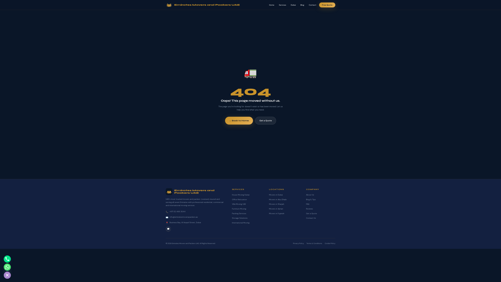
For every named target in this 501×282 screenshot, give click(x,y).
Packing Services (239, 213)
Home (271, 5)
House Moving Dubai (240, 195)
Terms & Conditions (314, 243)
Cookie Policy (330, 243)
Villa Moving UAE (239, 204)
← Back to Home (239, 120)
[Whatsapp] (7, 267)
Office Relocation (239, 199)
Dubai (293, 5)
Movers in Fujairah (276, 213)
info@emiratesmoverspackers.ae (184, 217)
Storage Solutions (239, 218)
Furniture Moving (239, 209)
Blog (302, 5)
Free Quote (327, 5)
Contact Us (311, 218)
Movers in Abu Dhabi (278, 199)
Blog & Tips (311, 199)
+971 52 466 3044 (178, 211)
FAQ (307, 204)
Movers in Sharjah (276, 204)
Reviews (309, 209)
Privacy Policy (298, 243)
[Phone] (7, 259)
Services (282, 5)
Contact (312, 5)
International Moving (240, 223)
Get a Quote (265, 120)
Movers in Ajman (276, 209)
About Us (310, 195)
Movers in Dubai (276, 195)
